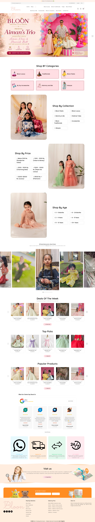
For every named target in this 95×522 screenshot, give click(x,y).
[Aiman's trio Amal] (77, 309)
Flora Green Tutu (62, 350)
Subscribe (56, 493)
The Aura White (63, 318)
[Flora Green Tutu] (62, 341)
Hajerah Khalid (25, 425)
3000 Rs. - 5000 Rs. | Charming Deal (55, 506)
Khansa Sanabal (55, 425)
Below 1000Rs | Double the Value (54, 503)
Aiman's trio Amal (77, 318)
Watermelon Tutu (77, 350)
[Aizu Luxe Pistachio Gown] (32, 309)
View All (48, 356)
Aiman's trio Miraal (17, 318)
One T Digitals (62, 521)
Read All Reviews (47, 432)
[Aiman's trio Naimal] (47, 309)
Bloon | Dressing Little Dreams (17, 317)
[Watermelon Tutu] (77, 341)
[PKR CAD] (82, 3)
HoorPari (27, 506)
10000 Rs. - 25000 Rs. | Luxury (53, 510)
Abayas (27, 516)
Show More (40, 422)
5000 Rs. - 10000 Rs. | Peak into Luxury (55, 508)
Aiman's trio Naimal (47, 318)
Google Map (48, 477)
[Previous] (1, 268)
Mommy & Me (28, 510)
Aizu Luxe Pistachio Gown (32, 318)
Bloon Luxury (28, 508)
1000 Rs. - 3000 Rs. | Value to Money (55, 505)
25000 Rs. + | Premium (52, 512)
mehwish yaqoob (69, 426)
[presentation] (2, 36)
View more (48, 324)
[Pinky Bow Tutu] (47, 341)
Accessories (28, 514)
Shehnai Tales (28, 512)
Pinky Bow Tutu (47, 350)
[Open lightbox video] (47, 269)
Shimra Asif (40, 426)
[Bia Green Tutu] (17, 341)
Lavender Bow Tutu (32, 350)
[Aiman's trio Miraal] (17, 309)
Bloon (26, 400)
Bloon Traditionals (29, 505)
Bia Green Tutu (17, 350)
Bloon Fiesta (28, 503)
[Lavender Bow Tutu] (32, 341)
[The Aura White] (62, 309)
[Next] (94, 268)
